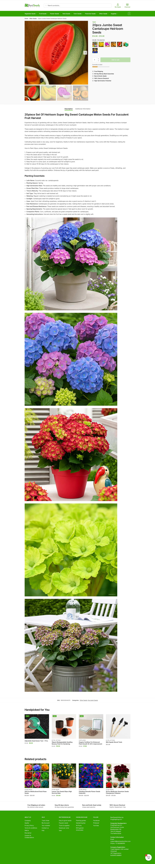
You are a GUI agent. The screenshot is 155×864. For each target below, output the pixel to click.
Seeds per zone (64, 828)
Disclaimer (28, 833)
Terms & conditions (31, 828)
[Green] (101, 44)
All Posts (79, 825)
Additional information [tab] (82, 109)
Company (28, 820)
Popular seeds (63, 823)
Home (26, 18)
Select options (36, 799)
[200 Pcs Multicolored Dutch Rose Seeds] (37, 775)
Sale (60, 830)
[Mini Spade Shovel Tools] (118, 726)
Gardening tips (80, 823)
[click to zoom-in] (56, 53)
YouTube (96, 825)
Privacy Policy (29, 825)
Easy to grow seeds (65, 820)
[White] (125, 44)
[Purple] (113, 44)
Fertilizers (82, 740)
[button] (85, 53)
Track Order (45, 820)
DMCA (27, 830)
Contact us (45, 828)
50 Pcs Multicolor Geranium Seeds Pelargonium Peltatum (117, 792)
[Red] (119, 44)
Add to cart (115, 60)
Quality (27, 823)
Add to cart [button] (36, 750)
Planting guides (81, 820)
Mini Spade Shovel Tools (114, 742)
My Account (45, 823)
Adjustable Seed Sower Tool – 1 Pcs (36, 741)
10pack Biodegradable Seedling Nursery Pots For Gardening (62, 743)
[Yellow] (95, 50)
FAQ (43, 830)
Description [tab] (69, 109)
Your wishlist (46, 825)
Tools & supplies (64, 825)
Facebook (96, 820)
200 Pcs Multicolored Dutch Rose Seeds (36, 792)
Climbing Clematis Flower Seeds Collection (89, 792)
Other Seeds (33, 18)
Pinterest (96, 823)
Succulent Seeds (93, 700)
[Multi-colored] (107, 44)
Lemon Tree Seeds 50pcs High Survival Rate (62, 792)
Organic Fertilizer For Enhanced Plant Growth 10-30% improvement (90, 743)
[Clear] (95, 44)
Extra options (56, 740)
